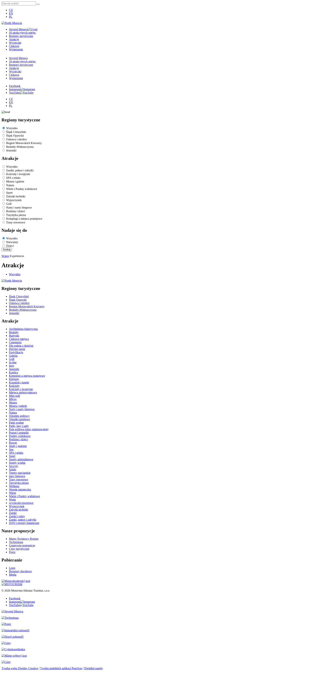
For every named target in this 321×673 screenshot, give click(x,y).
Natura (10, 185)
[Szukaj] (38, 4)
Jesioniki (11, 150)
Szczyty (13, 466)
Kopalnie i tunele (19, 382)
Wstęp (5, 256)
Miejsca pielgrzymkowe (23, 392)
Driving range (17, 349)
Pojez (12, 552)
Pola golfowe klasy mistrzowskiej (28, 429)
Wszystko (12, 128)
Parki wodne (16, 422)
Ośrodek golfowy (19, 415)
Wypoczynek (14, 200)
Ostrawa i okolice (16, 139)
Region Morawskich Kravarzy (24, 143)
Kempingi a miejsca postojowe (24, 218)
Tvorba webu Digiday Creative (19, 668)
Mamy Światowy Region (23, 538)
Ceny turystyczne (19, 548)
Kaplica (13, 372)
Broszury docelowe (20, 571)
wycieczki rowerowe (21, 502)
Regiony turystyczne (21, 36)
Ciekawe (14, 46)
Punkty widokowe (19, 436)
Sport (9, 192)
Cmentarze (15, 342)
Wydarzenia (16, 49)
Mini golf (14, 395)
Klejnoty (14, 379)
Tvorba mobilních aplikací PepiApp (61, 668)
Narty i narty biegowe (19, 207)
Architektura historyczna (23, 328)
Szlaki (12, 469)
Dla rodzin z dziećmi (21, 345)
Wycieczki (15, 42)
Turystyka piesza (16, 215)
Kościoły (14, 385)
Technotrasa (16, 542)
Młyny (13, 399)
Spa (11, 449)
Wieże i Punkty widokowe (21, 189)
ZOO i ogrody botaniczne (24, 522)
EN (11, 13)
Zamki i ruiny (17, 516)
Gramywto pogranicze (22, 545)
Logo (12, 567)
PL (10, 16)
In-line (13, 362)
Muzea (13, 402)
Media (12, 574)
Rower (13, 442)
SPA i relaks (13, 177)
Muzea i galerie (15, 181)
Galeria (13, 355)
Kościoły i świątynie (18, 174)
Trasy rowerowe (15, 222)
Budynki (14, 335)
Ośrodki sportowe (19, 419)
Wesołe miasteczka (20, 489)
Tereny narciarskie (19, 472)
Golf (9, 203)
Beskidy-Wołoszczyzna (20, 146)
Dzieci (10, 245)
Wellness (14, 486)
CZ (11, 10)
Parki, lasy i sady (19, 425)
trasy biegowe (17, 476)
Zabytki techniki (15, 196)
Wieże (12, 492)
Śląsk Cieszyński (16, 131)
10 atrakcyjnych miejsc (22, 32)
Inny (11, 365)
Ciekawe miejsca (19, 338)
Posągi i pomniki (19, 432)
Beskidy (14, 332)
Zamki (13, 512)
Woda (12, 499)
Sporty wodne (17, 462)
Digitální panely (93, 668)
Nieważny (12, 242)
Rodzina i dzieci (15, 211)
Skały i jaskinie (18, 446)
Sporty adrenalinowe (21, 459)
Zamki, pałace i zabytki (19, 170)
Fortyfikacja (16, 352)
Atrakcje (14, 39)
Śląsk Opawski (15, 135)
